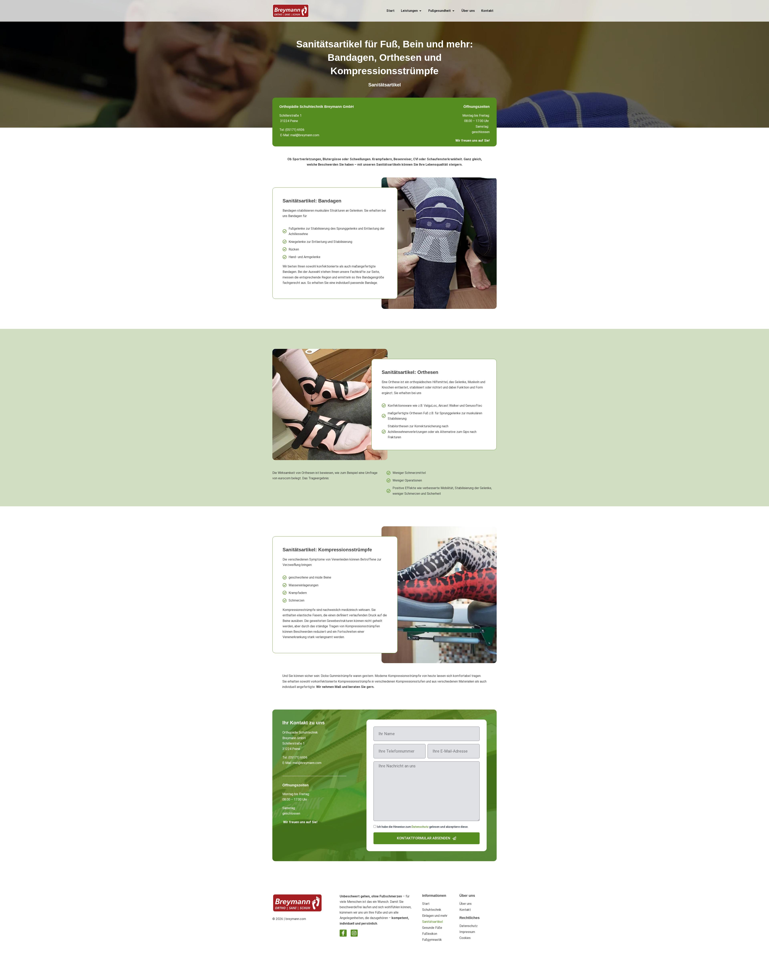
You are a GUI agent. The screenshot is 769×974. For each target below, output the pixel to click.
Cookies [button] (465, 938)
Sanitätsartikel (432, 922)
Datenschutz (420, 826)
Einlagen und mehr (434, 916)
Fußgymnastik (432, 940)
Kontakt (465, 910)
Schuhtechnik (431, 910)
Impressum (467, 932)
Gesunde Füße (432, 928)
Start (426, 904)
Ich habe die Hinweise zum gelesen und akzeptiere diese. (422, 826)
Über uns (465, 904)
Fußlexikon (429, 934)
